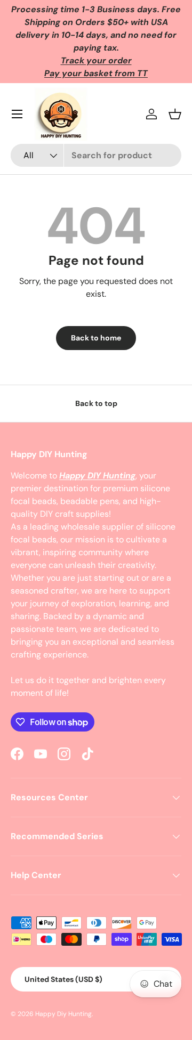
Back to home (96, 338)
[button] (175, 114)
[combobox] (96, 155)
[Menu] (17, 114)
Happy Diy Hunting (63, 1014)
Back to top (96, 403)
